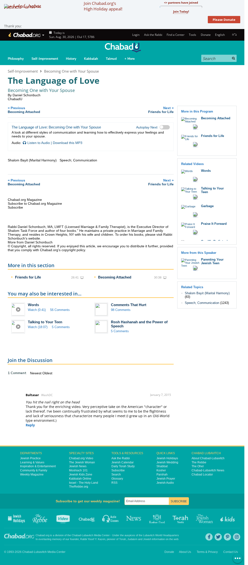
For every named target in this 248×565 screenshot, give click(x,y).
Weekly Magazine (32, 474)
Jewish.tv (63, 518)
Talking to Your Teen (45, 322)
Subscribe (118, 470)
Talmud (111, 59)
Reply (30, 425)
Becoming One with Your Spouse (71, 71)
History (71, 59)
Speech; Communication (202, 303)
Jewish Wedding (167, 462)
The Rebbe (199, 462)
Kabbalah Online (80, 478)
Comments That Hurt (128, 305)
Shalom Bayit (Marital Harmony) (207, 293)
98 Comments (121, 310)
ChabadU (15, 99)
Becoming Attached (114, 277)
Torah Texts (181, 518)
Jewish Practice (30, 458)
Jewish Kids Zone (80, 474)
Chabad (76, 535)
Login (136, 35)
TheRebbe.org (78, 486)
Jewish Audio (165, 482)
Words (33, 305)
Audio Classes (110, 518)
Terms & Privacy (207, 552)
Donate (205, 35)
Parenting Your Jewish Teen (212, 261)
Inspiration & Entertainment (38, 466)
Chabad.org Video (81, 458)
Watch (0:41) (37, 310)
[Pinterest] (227, 537)
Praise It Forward (214, 224)
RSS (114, 482)
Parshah (162, 474)
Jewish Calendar (122, 462)
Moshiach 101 (78, 470)
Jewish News (77, 466)
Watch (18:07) (37, 327)
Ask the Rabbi (153, 35)
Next (161, 110)
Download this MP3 (67, 143)
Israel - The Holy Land (83, 482)
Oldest (47, 373)
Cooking (157, 518)
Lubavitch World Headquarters (161, 535)
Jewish (147, 539)
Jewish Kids (228, 518)
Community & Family (33, 470)
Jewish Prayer (165, 478)
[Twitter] (218, 537)
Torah (122, 539)
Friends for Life (28, 277)
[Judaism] (24, 35)
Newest (36, 373)
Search (116, 474)
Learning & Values (32, 462)
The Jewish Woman (82, 462)
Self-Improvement (44, 59)
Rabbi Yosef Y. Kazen (92, 539)
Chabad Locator (202, 474)
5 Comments (61, 327)
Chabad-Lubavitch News (208, 470)
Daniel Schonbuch (26, 95)
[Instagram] (236, 537)
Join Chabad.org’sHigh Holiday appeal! (103, 6)
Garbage (207, 206)
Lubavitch (87, 535)
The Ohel (198, 466)
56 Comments (60, 310)
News (134, 518)
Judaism (132, 539)
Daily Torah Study (123, 466)
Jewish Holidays (167, 458)
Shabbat (162, 466)
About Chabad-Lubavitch (208, 458)
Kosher (161, 470)
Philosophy (16, 59)
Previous (24, 110)
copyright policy (73, 250)
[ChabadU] (122, 48)
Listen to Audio (38, 143)
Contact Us (230, 552)
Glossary (117, 478)
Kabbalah (91, 59)
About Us (185, 552)
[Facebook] (209, 537)
